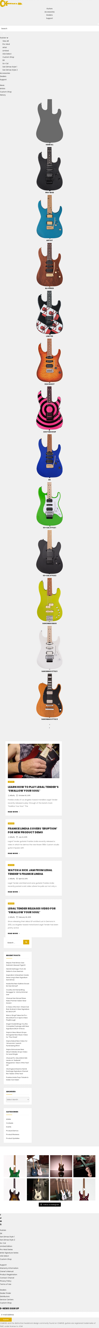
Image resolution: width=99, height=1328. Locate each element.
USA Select (4, 1256)
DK (1, 1233)
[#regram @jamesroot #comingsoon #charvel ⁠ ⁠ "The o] (38, 1189)
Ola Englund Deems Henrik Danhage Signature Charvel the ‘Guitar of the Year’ (17, 1071)
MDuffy (12, 795)
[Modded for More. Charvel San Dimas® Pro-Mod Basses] (61, 1189)
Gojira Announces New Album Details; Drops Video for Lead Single (16, 1051)
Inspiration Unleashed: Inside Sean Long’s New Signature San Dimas (17, 977)
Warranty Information (9, 1268)
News (2, 85)
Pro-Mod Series (6, 1249)
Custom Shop (6, 92)
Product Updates (12, 1138)
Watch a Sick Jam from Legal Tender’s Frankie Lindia (30, 872)
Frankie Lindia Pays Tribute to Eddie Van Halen (17, 1078)
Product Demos (12, 1131)
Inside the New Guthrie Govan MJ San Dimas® (17, 984)
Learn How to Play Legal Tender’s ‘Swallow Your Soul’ (33, 789)
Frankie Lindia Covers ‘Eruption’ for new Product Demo (32, 830)
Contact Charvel (7, 1278)
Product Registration (8, 1274)
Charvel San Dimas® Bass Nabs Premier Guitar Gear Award (16, 1000)
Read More (14, 812)
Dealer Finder (5, 1293)
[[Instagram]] (0, 1224)
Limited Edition (6, 1246)
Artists (2, 88)
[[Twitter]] (1, 1218)
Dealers (49, 15)
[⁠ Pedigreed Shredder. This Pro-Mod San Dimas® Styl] (61, 1166)
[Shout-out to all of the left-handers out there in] (38, 1166)
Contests (9, 1123)
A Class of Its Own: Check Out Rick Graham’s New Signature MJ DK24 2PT (17, 1009)
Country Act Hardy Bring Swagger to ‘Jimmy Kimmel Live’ (17, 992)
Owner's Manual (6, 1271)
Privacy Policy (5, 1281)
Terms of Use (5, 1284)
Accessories (50, 12)
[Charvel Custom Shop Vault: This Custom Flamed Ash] (15, 1166)
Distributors (5, 1296)
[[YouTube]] (1, 1221)
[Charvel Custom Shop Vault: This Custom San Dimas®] (15, 1189)
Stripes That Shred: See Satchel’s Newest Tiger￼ (15, 964)
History (3, 95)
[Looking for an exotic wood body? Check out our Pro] (84, 1166)
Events (8, 1127)
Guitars (49, 8)
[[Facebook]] (0, 1215)
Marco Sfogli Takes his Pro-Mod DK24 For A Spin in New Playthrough (17, 1017)
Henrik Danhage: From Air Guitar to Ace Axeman (16, 970)
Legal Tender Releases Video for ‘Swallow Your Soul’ (32, 910)
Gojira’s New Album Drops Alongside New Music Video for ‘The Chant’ (17, 1034)
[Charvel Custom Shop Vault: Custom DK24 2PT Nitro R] (84, 1189)
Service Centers (6, 1299)
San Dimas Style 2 (7, 1240)
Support (49, 18)
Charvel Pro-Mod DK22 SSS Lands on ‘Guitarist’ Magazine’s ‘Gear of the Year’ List (17, 1061)
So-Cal (3, 1243)
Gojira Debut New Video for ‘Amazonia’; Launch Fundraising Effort (16, 1043)
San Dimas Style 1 (7, 1236)
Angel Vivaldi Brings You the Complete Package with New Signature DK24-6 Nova (17, 1026)
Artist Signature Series (9, 1253)
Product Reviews (12, 1134)
